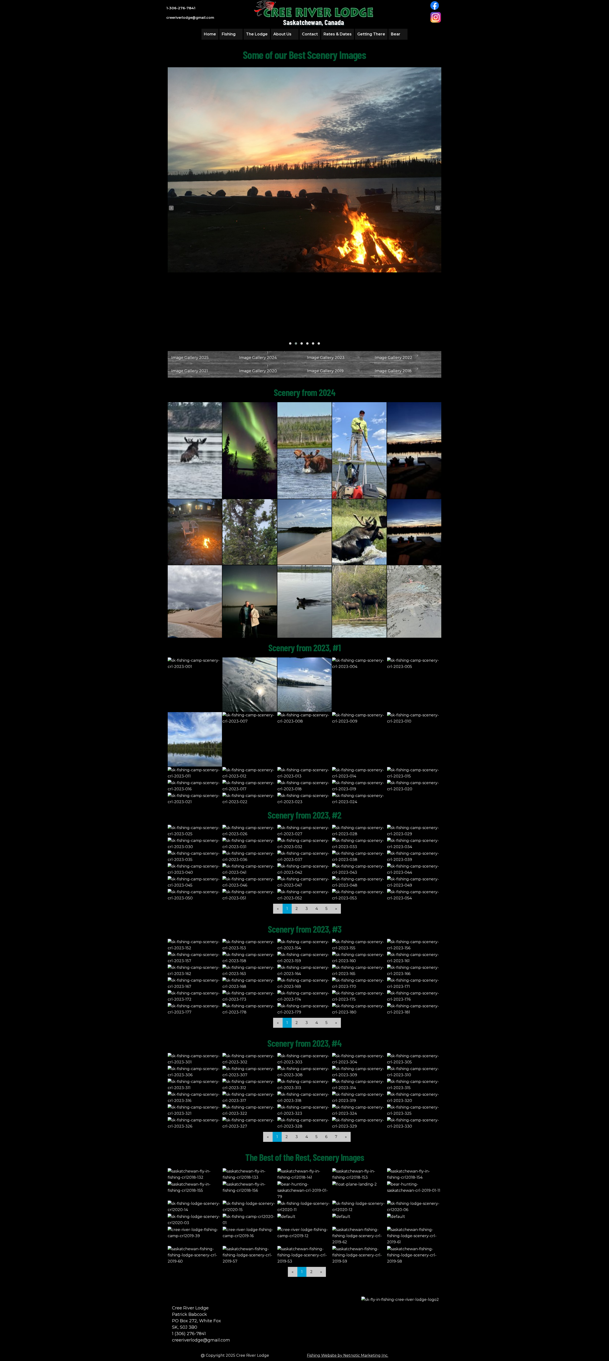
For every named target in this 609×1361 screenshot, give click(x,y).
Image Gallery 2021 (189, 371)
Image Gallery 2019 (325, 371)
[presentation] (171, 208)
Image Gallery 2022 (393, 357)
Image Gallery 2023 (325, 357)
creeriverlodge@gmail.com (201, 1340)
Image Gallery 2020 (258, 371)
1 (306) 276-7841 (189, 1333)
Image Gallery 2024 (258, 357)
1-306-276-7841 (180, 8)
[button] (290, 343)
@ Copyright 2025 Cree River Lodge (235, 1355)
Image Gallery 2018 (393, 371)
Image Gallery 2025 (190, 357)
